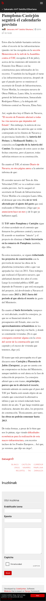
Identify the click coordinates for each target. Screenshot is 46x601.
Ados (37, 595)
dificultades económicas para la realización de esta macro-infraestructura (21, 436)
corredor (38, 464)
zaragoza (38, 471)
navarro (27, 467)
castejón (26, 464)
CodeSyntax (21, 589)
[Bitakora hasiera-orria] (2, 3)
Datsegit (6, 459)
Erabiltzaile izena (13, 506)
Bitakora (7, 591)
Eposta (8, 516)
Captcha (8, 557)
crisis (17, 467)
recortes (20, 471)
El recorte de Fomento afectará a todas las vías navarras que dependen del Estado (21, 121)
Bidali (8, 573)
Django (27, 591)
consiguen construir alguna (15, 337)
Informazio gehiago (6, 599)
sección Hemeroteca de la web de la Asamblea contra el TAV (21, 53)
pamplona (38, 467)
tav (29, 471)
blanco (15, 464)
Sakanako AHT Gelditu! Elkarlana (20, 9)
